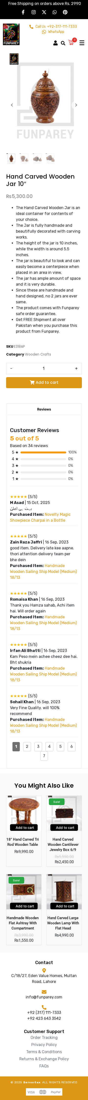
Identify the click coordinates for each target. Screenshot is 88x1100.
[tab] (44, 409)
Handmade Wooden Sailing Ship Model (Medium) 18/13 (43, 571)
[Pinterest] (65, 12)
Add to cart (47, 382)
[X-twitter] (44, 12)
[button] (57, 40)
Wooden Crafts (38, 354)
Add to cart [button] (24, 827)
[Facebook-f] (23, 12)
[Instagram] (33, 12)
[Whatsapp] (54, 12)
